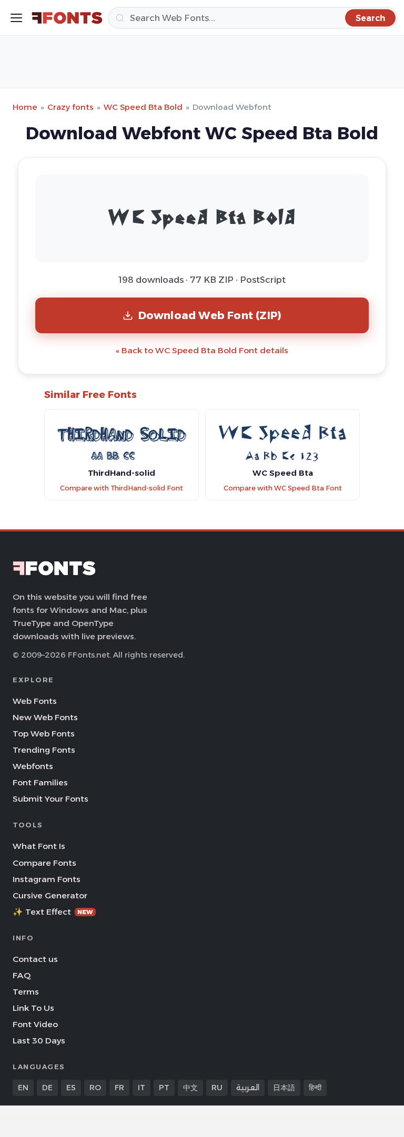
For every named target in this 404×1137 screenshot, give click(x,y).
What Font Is (39, 846)
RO (95, 1087)
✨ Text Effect (53, 912)
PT (164, 1087)
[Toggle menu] (16, 17)
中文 (190, 1087)
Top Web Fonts (44, 734)
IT (141, 1087)
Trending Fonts (44, 750)
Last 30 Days (39, 1041)
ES (71, 1087)
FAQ (22, 975)
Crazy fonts (70, 107)
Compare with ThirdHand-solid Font (121, 488)
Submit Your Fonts (50, 799)
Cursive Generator (50, 895)
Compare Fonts (44, 863)
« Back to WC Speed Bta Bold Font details (202, 350)
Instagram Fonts (46, 879)
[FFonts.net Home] (67, 18)
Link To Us (33, 1008)
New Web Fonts (45, 717)
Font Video (35, 1024)
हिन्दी (315, 1087)
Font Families (40, 782)
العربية (247, 1087)
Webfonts (33, 766)
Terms (26, 992)
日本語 (284, 1087)
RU (217, 1087)
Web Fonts (35, 701)
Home (25, 107)
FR (119, 1087)
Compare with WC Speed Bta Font (283, 488)
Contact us (35, 959)
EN (23, 1087)
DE (47, 1087)
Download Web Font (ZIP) (210, 315)
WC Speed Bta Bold (143, 107)
